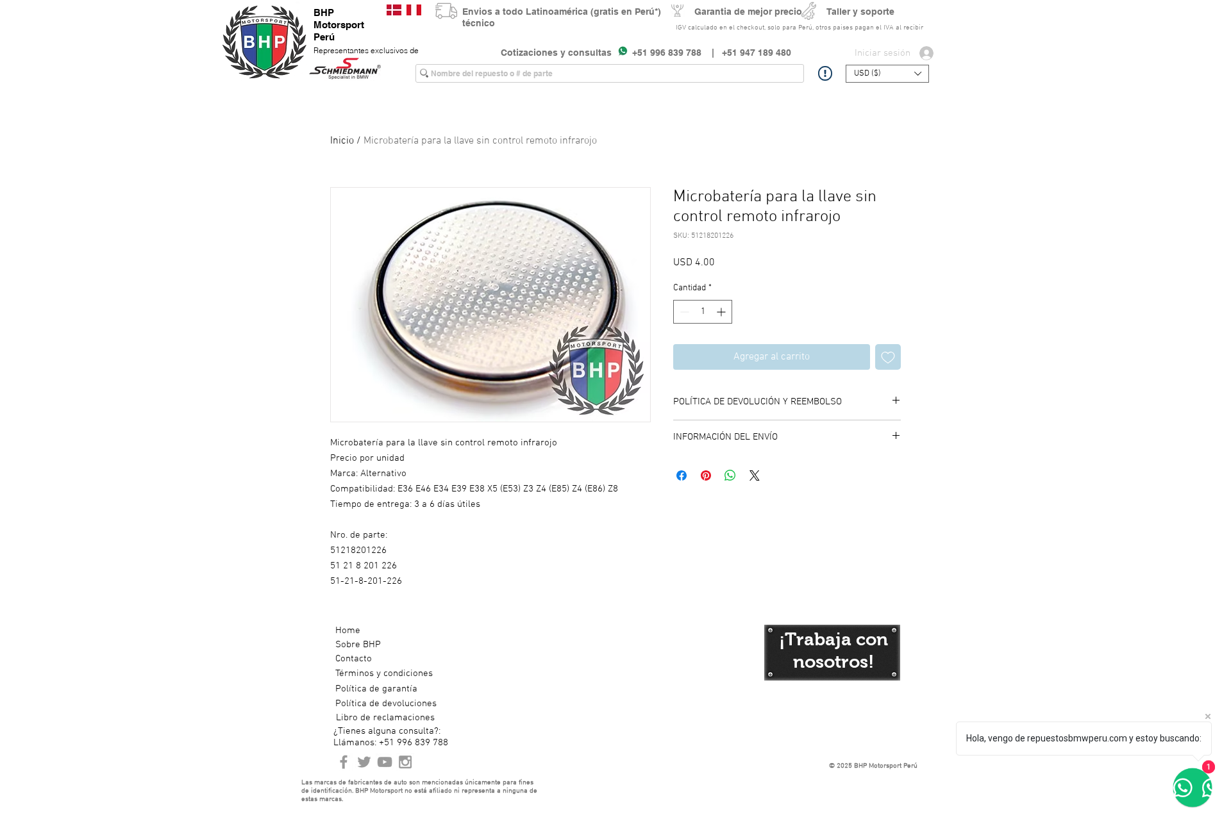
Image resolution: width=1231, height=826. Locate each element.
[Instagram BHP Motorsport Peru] (405, 762)
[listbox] (887, 74)
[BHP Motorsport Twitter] (364, 762)
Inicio (342, 141)
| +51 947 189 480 (746, 52)
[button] (887, 74)
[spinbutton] (702, 312)
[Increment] (722, 312)
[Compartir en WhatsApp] (730, 475)
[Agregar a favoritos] (888, 357)
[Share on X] (754, 475)
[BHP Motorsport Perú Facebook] (344, 762)
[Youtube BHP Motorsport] (385, 762)
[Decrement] (683, 312)
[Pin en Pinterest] (706, 475)
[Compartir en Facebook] (681, 475)
